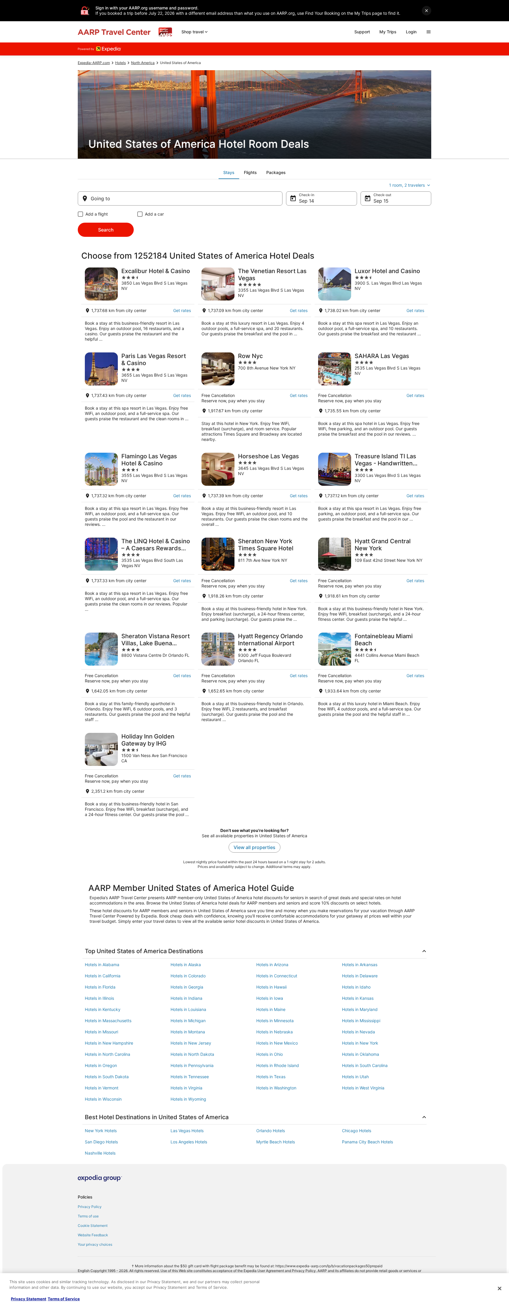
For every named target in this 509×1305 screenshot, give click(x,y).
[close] (426, 10)
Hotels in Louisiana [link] (188, 1009)
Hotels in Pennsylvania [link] (192, 1065)
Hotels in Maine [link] (270, 1009)
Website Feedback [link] (93, 1235)
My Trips (387, 31)
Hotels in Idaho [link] (356, 986)
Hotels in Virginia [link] (186, 1087)
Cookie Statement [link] (93, 1225)
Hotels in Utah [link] (355, 1076)
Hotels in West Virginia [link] (363, 1087)
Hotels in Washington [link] (276, 1087)
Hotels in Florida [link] (100, 986)
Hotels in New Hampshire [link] (109, 1042)
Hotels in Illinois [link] (99, 998)
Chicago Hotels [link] (356, 1130)
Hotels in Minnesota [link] (275, 1020)
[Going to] (180, 198)
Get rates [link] (182, 310)
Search (106, 230)
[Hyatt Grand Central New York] (371, 580)
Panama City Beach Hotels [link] (367, 1141)
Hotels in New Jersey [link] (191, 1042)
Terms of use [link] (88, 1216)
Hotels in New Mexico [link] (277, 1042)
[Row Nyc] (254, 397)
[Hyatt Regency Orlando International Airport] (254, 677)
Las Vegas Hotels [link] (187, 1130)
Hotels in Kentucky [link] (102, 1009)
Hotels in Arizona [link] (272, 964)
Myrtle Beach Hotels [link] (275, 1141)
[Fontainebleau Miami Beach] (371, 677)
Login (411, 31)
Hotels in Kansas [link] (358, 998)
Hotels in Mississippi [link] (361, 1020)
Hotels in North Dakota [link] (192, 1054)
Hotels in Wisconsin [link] (103, 1099)
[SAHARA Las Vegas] (371, 397)
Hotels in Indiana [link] (186, 998)
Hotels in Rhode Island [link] (277, 1065)
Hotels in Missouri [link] (101, 1031)
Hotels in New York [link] (360, 1042)
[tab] (229, 172)
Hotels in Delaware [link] (360, 975)
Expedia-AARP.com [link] (94, 62)
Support (362, 31)
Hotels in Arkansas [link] (359, 964)
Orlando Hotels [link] (270, 1130)
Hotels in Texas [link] (270, 1076)
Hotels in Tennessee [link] (190, 1076)
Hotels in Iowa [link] (269, 998)
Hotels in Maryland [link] (360, 1009)
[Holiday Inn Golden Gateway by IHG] (137, 775)
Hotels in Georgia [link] (187, 986)
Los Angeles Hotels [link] (189, 1141)
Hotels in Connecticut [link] (276, 975)
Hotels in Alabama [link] (102, 964)
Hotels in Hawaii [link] (271, 986)
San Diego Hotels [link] (101, 1141)
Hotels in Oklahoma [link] (360, 1054)
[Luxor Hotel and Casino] (371, 304)
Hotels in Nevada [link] (358, 1031)
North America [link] (143, 62)
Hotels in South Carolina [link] (365, 1065)
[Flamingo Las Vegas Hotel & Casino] (137, 490)
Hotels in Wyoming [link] (188, 1099)
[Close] (499, 1288)
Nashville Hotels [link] (100, 1152)
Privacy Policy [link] (90, 1206)
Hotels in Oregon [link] (101, 1065)
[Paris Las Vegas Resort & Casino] (137, 397)
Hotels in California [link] (102, 975)
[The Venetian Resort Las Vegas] (254, 304)
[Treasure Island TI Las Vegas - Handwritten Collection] (371, 490)
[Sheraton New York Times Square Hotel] (254, 580)
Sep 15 (381, 201)
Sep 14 (306, 201)
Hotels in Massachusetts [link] (108, 1020)
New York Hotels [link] (101, 1130)
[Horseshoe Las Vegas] (254, 490)
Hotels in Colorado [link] (188, 975)
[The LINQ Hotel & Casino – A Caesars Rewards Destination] (137, 580)
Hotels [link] (120, 62)
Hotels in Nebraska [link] (274, 1031)
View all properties (254, 847)
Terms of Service (64, 1298)
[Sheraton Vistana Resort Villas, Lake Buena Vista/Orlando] (137, 677)
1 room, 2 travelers (407, 185)
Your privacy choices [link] (95, 1244)
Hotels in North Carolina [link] (107, 1054)
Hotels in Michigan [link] (188, 1020)
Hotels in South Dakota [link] (107, 1076)
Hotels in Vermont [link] (101, 1087)
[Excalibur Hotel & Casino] (137, 304)
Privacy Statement (28, 1298)
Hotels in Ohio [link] (269, 1054)
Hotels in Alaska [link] (186, 964)
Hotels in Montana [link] (188, 1031)
